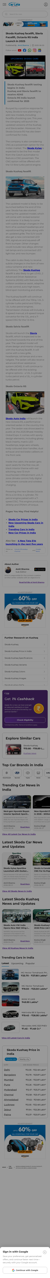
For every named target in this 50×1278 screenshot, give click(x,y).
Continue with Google (27, 1270)
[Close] (44, 1252)
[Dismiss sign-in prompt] (25, 639)
